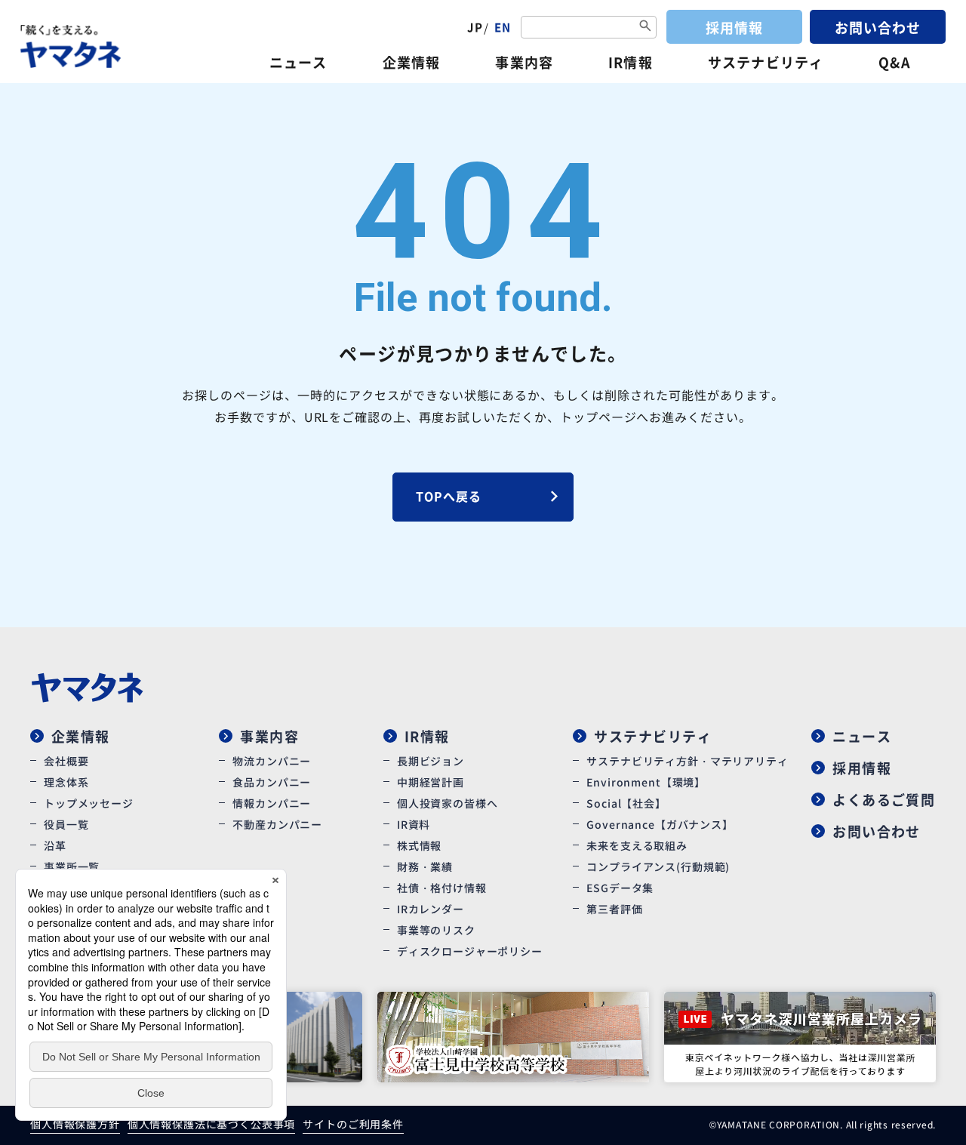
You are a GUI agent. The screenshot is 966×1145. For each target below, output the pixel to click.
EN (502, 27)
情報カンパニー (271, 803)
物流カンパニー (271, 760)
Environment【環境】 (646, 781)
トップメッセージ (89, 803)
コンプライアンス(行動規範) (658, 866)
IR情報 (630, 62)
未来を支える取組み (637, 845)
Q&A (894, 62)
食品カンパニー (271, 781)
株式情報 (419, 845)
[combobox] (589, 27)
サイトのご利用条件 (353, 1123)
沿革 (55, 845)
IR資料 (413, 824)
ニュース (298, 62)
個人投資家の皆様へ (447, 803)
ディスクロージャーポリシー (470, 951)
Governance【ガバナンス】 (659, 824)
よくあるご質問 (883, 799)
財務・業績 (425, 866)
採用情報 (734, 27)
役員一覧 (66, 824)
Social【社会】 (626, 803)
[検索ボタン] (645, 26)
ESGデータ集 (620, 887)
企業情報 (411, 62)
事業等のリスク (436, 929)
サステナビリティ (765, 62)
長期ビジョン (430, 760)
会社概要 (66, 760)
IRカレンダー (430, 908)
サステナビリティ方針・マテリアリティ (687, 760)
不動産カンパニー (277, 824)
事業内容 (523, 62)
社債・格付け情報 (442, 887)
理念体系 (66, 781)
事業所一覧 (72, 866)
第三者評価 (614, 908)
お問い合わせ (878, 27)
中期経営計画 (430, 781)
